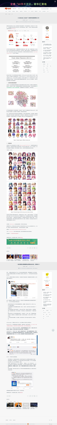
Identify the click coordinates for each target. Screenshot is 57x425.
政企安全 (32, 11)
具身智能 (47, 310)
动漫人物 (8, 253)
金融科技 (21, 11)
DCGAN (12, 253)
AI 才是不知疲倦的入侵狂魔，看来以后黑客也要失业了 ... (18, 408)
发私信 (47, 37)
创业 (43, 310)
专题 (26, 8)
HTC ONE (47, 316)
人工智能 (9, 11)
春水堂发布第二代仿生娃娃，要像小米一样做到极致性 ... (10, 260)
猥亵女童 (15, 401)
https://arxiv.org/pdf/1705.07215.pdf (24, 145)
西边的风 (11, 401)
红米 (43, 318)
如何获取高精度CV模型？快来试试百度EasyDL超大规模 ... (25, 260)
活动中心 (19, 8)
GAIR (23, 8)
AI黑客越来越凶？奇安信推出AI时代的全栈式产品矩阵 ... (25, 408)
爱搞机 (31, 8)
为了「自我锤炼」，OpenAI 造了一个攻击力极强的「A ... (10, 408)
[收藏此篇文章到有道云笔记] (30, 248)
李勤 (26, 266)
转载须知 (21, 237)
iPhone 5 (49, 312)
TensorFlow (44, 312)
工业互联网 (43, 11)
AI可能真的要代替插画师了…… (15, 233)
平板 (43, 314)
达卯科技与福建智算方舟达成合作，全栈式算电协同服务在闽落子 (47, 45)
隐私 (46, 314)
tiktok (43, 316)
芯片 (29, 11)
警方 (18, 401)
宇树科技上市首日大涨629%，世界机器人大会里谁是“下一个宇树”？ (47, 58)
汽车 (51, 310)
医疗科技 (25, 11)
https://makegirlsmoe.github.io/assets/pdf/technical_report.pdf (18, 229)
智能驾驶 (13, 11)
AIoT (47, 11)
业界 (6, 11)
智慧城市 (36, 11)
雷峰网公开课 (14, 8)
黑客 (7, 401)
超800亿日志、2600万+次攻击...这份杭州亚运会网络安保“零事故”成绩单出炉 (47, 305)
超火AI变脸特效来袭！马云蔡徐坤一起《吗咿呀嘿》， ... (18, 260)
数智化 (17, 11)
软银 (49, 314)
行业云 (40, 11)
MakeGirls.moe (13, 28)
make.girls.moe (11, 231)
